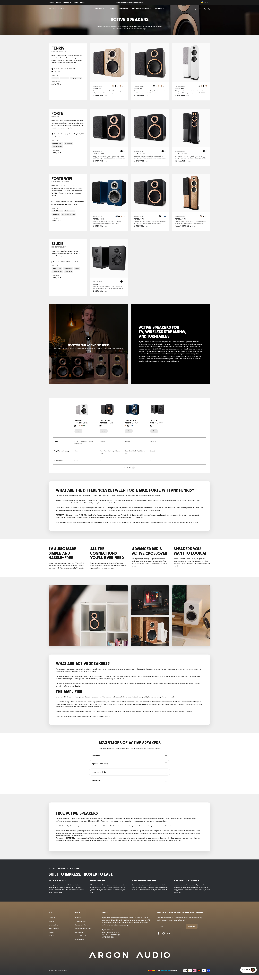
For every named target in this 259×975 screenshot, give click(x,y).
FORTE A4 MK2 (98, 154)
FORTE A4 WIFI (98, 219)
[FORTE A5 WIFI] (132, 409)
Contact (51, 936)
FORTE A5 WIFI (139, 219)
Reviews (75, 2)
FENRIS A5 (138, 89)
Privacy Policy (79, 939)
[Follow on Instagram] (163, 933)
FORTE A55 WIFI (181, 219)
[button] (88, 344)
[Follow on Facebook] (158, 933)
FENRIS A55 (179, 89)
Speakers (98, 9)
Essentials (158, 9)
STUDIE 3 (96, 284)
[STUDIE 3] (157, 409)
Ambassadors (67, 2)
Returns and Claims (81, 925)
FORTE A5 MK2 (139, 154)
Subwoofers (123, 9)
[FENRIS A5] (82, 409)
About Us (51, 2)
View (78, 431)
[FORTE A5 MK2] (107, 409)
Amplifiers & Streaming (140, 9)
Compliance (79, 932)
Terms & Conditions (82, 936)
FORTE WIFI (61, 179)
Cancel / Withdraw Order (83, 929)
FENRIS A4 (97, 89)
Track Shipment (54, 929)
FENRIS (57, 48)
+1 (123, 85)
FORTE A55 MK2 (181, 154)
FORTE (57, 114)
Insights (58, 2)
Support (82, 2)
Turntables (111, 9)
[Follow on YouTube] (168, 933)
